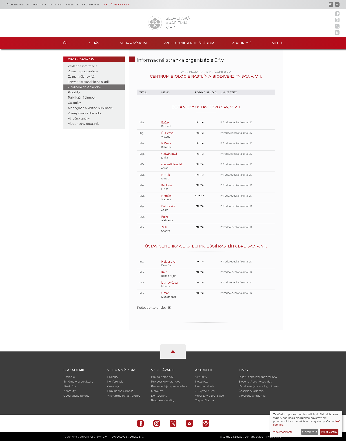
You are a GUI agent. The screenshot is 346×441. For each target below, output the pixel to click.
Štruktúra (69, 386)
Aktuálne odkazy (116, 4)
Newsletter (202, 381)
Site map (226, 436)
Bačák (165, 122)
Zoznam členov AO (81, 76)
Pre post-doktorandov (165, 381)
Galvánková (169, 154)
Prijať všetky (329, 432)
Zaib (164, 227)
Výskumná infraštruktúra (123, 395)
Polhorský (168, 206)
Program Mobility (162, 400)
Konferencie (115, 381)
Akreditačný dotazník (83, 123)
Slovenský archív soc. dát (255, 381)
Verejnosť (241, 43)
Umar (165, 293)
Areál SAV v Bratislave (209, 395)
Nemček (166, 196)
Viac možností (282, 432)
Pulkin (165, 217)
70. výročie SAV (205, 391)
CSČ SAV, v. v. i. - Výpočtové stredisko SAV (117, 436)
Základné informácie (82, 66)
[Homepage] (155, 23)
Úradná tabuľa (17, 4)
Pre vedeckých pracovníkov (169, 386)
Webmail (72, 4)
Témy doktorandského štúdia (89, 82)
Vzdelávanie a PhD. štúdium (189, 43)
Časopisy (74, 103)
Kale (164, 272)
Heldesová (168, 262)
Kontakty (39, 4)
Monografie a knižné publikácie (90, 108)
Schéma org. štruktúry (78, 381)
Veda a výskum (133, 43)
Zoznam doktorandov (85, 87)
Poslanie (69, 377)
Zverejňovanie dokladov (85, 113)
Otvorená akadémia (252, 395)
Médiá (277, 43)
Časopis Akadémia (251, 391)
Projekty (74, 92)
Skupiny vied (91, 4)
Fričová (166, 143)
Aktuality (201, 377)
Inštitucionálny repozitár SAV (258, 377)
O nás (94, 43)
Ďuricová (167, 133)
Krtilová (166, 185)
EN (337, 4)
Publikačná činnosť (82, 97)
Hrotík (165, 175)
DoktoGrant (159, 395)
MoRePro (157, 391)
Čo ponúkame (204, 400)
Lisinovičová (169, 282)
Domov (70, 42)
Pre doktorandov (162, 377)
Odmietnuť (309, 432)
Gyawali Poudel (171, 164)
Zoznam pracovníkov (83, 71)
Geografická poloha (76, 395)
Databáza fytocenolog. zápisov (259, 386)
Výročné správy (79, 118)
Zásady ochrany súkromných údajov (258, 436)
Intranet (56, 4)
